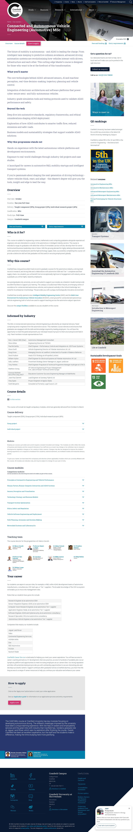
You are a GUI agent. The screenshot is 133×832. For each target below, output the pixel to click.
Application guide (20, 697)
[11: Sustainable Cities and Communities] (116, 366)
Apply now (14, 702)
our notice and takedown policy (37, 826)
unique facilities (22, 306)
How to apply (33, 43)
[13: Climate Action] (98, 382)
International (76, 10)
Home (9, 22)
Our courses (17, 22)
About (91, 10)
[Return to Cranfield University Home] (15, 10)
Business (44, 10)
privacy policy (25, 828)
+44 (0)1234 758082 (105, 75)
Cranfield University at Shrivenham (60, 795)
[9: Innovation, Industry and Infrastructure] (98, 366)
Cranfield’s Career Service (16, 657)
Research (59, 10)
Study (31, 10)
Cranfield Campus (58, 773)
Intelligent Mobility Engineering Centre (46, 295)
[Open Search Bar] (130, 2)
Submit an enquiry (100, 69)
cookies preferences (49, 828)
